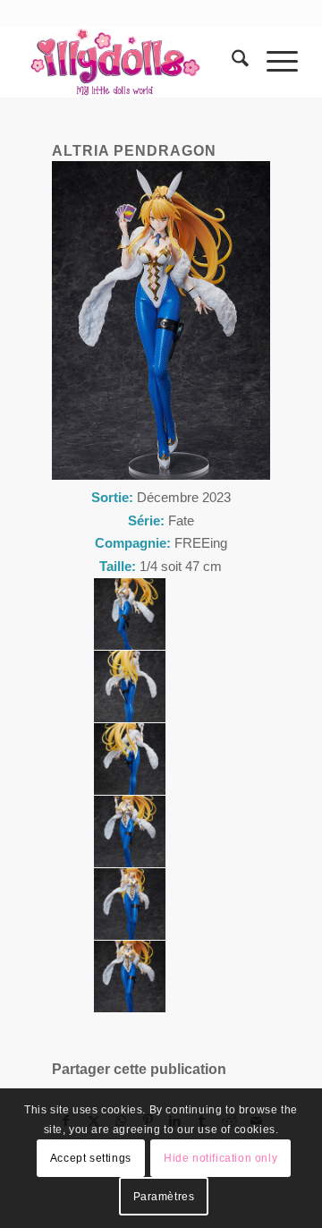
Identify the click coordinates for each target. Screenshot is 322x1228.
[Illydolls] (133, 62)
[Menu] (273, 62)
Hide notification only (220, 1158)
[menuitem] (231, 62)
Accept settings (90, 1158)
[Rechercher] (231, 62)
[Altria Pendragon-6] (129, 614)
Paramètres (164, 1196)
